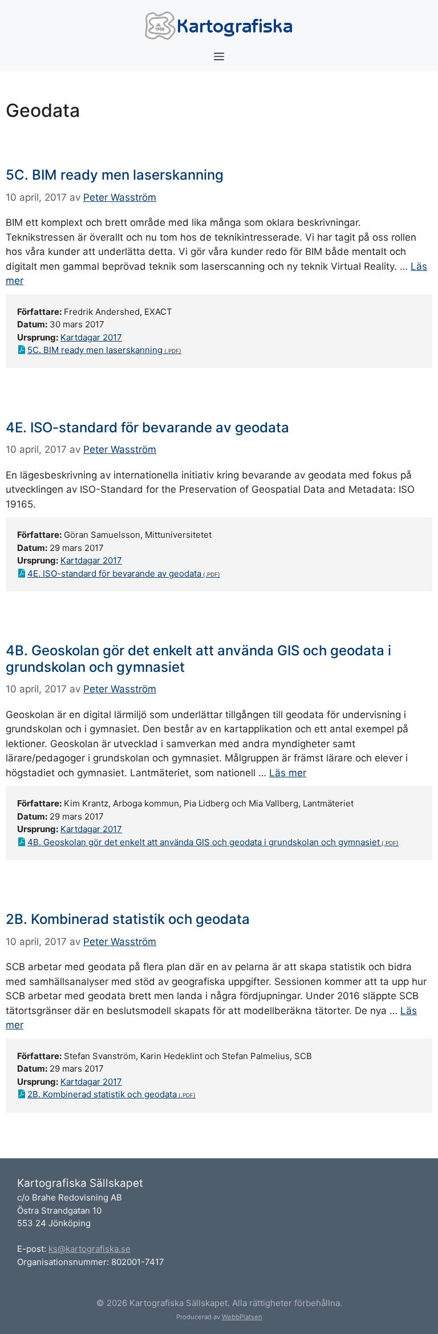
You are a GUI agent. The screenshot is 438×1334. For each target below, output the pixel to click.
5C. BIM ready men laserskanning (115, 175)
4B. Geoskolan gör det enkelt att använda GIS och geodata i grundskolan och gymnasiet (198, 658)
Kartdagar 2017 (91, 337)
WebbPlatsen (242, 1317)
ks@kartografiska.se (89, 1248)
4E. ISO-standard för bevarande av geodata (147, 427)
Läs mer (287, 772)
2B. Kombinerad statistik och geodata (128, 919)
